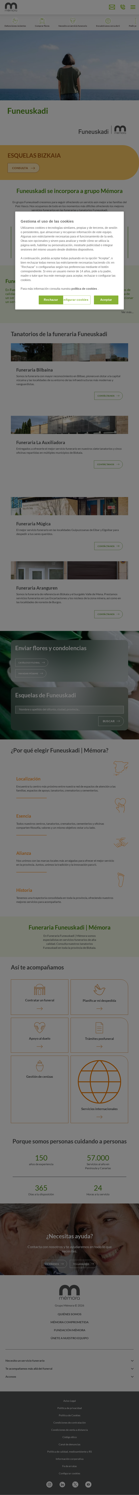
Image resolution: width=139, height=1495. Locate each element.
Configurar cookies (74, 299)
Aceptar (106, 299)
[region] (69, 260)
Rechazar (51, 299)
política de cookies (84, 288)
